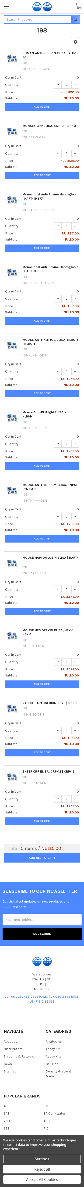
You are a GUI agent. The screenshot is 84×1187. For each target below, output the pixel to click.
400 (47, 1121)
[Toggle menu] (6, 6)
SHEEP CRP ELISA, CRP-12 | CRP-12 (48, 771)
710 (46, 1128)
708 (7, 1121)
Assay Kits (54, 1056)
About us (10, 1041)
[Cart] (78, 6)
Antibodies (54, 1041)
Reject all (42, 1169)
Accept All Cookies (42, 1179)
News (8, 1064)
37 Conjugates (55, 1113)
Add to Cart (42, 106)
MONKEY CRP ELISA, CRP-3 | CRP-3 (49, 126)
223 (7, 1128)
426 (6, 1106)
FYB (46, 1106)
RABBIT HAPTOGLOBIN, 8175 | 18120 (49, 703)
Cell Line (52, 1064)
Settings (42, 1159)
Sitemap (10, 1071)
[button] (75, 42)
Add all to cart (42, 858)
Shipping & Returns (19, 1056)
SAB (7, 1113)
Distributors (13, 1049)
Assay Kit (53, 1049)
